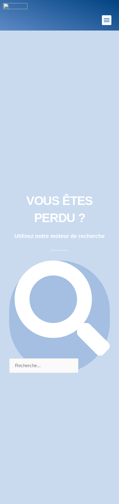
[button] (107, 20)
